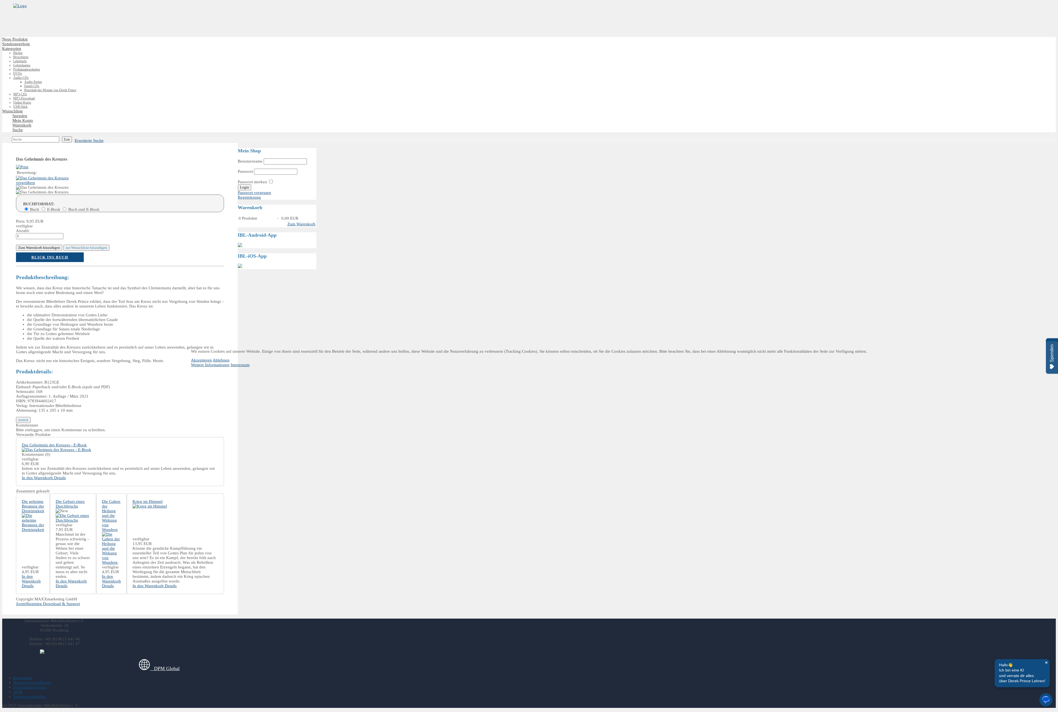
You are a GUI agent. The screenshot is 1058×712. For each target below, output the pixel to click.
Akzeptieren (201, 360)
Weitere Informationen (210, 365)
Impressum (240, 365)
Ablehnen (221, 360)
